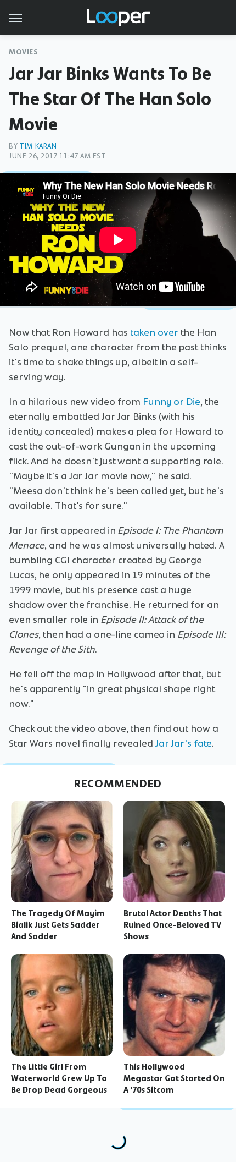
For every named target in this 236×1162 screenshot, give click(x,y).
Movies (23, 52)
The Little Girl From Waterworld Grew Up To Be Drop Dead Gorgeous (59, 1078)
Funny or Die (171, 401)
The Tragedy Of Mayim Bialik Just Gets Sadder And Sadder (57, 925)
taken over (154, 332)
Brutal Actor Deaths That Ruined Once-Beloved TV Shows (172, 925)
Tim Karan (38, 146)
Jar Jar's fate (183, 743)
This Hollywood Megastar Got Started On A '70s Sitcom (173, 1078)
